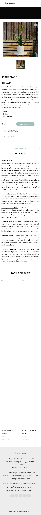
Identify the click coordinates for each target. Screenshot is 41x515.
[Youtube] (20, 496)
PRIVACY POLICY (29, 484)
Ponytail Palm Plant (38, 78)
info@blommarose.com (21, 467)
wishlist (29, 3)
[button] (35, 24)
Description (20, 148)
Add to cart (25, 124)
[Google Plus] (25, 496)
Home (13, 13)
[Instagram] (29, 496)
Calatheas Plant (36, 78)
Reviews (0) (20, 153)
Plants (18, 13)
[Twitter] (16, 496)
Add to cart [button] (5, 439)
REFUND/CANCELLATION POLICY (19, 487)
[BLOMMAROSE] (10, 3)
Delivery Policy (12, 491)
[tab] (20, 148)
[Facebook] (12, 496)
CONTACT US (27, 491)
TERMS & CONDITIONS (11, 484)
